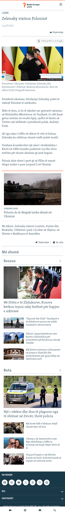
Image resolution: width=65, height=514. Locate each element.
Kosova (10, 261)
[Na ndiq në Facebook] (5, 482)
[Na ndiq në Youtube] (19, 482)
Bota (7, 370)
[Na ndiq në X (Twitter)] (26, 482)
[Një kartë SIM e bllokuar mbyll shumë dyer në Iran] (14, 428)
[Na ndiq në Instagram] (12, 482)
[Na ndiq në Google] (47, 482)
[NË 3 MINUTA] (39, 510)
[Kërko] (54, 510)
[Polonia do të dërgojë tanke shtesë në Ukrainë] (32, 189)
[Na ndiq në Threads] (33, 482)
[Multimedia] (10, 510)
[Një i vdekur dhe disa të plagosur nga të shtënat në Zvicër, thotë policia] (32, 392)
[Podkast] (25, 510)
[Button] (56, 32)
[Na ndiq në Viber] (39, 482)
